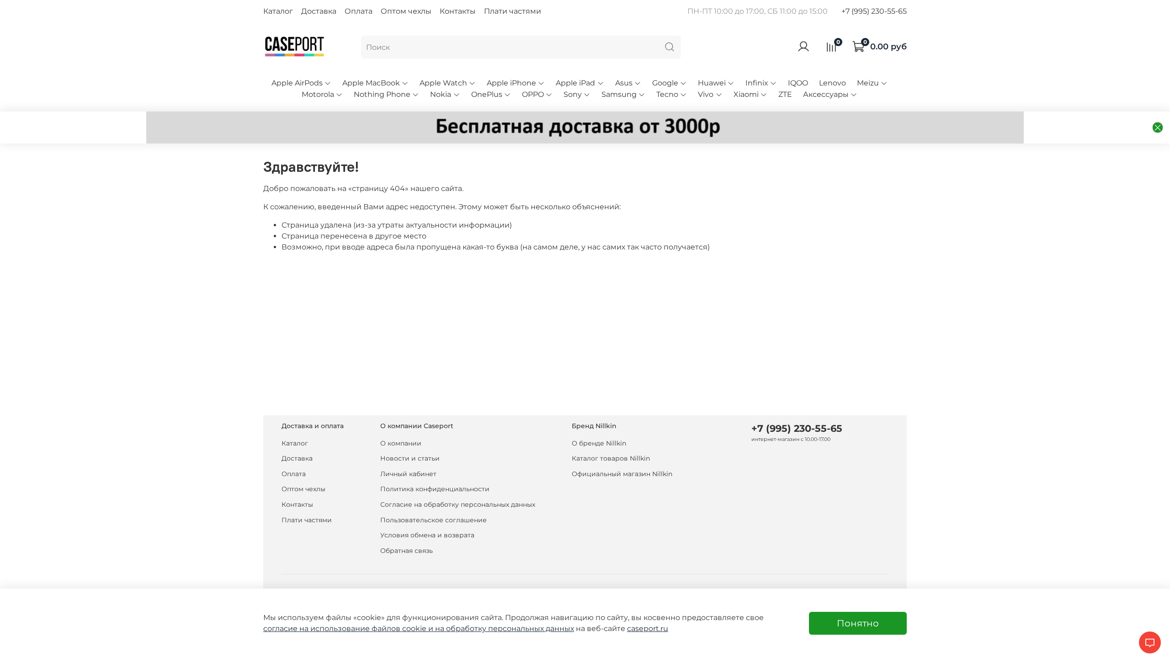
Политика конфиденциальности (434, 489)
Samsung (619, 94)
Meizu (868, 83)
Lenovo (832, 83)
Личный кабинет (408, 474)
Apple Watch (443, 83)
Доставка (318, 11)
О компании (400, 443)
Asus (624, 83)
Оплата (358, 11)
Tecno (667, 94)
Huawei (712, 83)
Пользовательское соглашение (433, 520)
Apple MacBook (371, 83)
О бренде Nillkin (599, 443)
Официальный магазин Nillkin (622, 474)
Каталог (278, 11)
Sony (573, 94)
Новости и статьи (410, 458)
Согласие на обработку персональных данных (457, 504)
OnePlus (486, 94)
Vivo (705, 94)
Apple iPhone (511, 83)
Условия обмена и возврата (427, 535)
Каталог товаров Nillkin (611, 458)
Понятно (858, 623)
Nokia (440, 94)
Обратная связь (406, 551)
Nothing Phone (382, 94)
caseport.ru (647, 628)
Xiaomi (746, 94)
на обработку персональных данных (504, 628)
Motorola (318, 94)
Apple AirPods (297, 83)
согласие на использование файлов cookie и (349, 628)
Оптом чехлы (406, 11)
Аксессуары (826, 94)
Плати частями (512, 11)
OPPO (533, 94)
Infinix (756, 83)
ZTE (785, 94)
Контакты (458, 11)
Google (665, 83)
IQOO (798, 83)
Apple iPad (575, 83)
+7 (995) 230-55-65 (874, 11)
